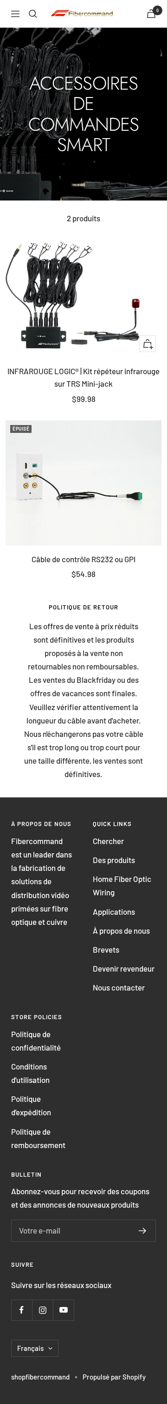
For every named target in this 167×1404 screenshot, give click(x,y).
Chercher (108, 840)
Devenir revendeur (123, 968)
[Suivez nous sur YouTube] (63, 1310)
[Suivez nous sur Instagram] (42, 1310)
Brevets (106, 949)
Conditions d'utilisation (30, 1073)
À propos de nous (121, 930)
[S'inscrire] (143, 1231)
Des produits (114, 859)
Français (30, 1348)
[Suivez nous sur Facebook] (21, 1310)
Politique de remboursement (38, 1138)
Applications (114, 911)
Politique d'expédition (31, 1105)
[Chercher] (33, 14)
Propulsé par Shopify (114, 1377)
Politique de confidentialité (36, 1040)
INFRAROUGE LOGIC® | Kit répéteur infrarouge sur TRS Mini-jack (83, 377)
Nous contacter (119, 987)
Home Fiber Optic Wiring (122, 885)
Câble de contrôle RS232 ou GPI (83, 559)
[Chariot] (151, 13)
